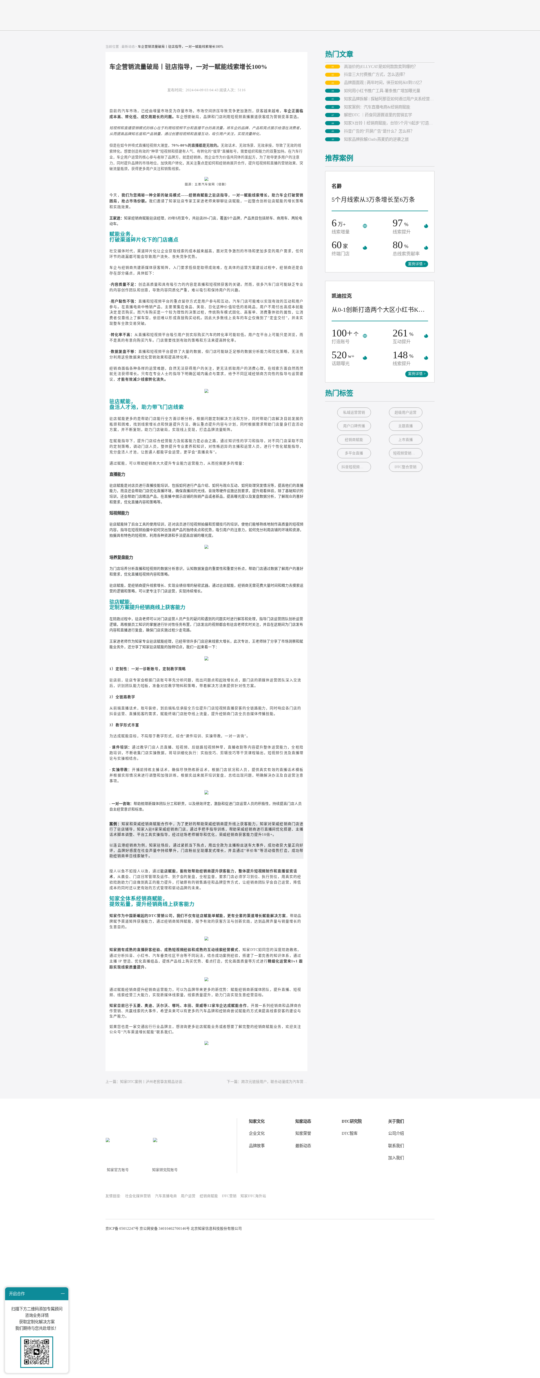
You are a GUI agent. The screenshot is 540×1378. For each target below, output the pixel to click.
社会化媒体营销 (138, 1196)
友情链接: (113, 1196)
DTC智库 (349, 1133)
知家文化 (257, 1121)
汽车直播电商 (166, 1196)
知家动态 (303, 1121)
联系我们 (396, 1146)
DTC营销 (229, 1196)
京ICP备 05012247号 (122, 1229)
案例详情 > (417, 264)
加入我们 (396, 1158)
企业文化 (257, 1133)
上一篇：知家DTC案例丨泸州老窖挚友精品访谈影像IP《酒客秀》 (145, 1082)
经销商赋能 (209, 1196)
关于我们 (396, 1121)
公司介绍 (396, 1133)
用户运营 (188, 1196)
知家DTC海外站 (253, 1196)
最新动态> (129, 46)
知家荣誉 (303, 1133)
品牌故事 (257, 1146)
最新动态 (303, 1146)
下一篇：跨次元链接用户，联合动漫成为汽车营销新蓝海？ (267, 1082)
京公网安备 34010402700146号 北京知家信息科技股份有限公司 (191, 1229)
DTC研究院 (352, 1121)
